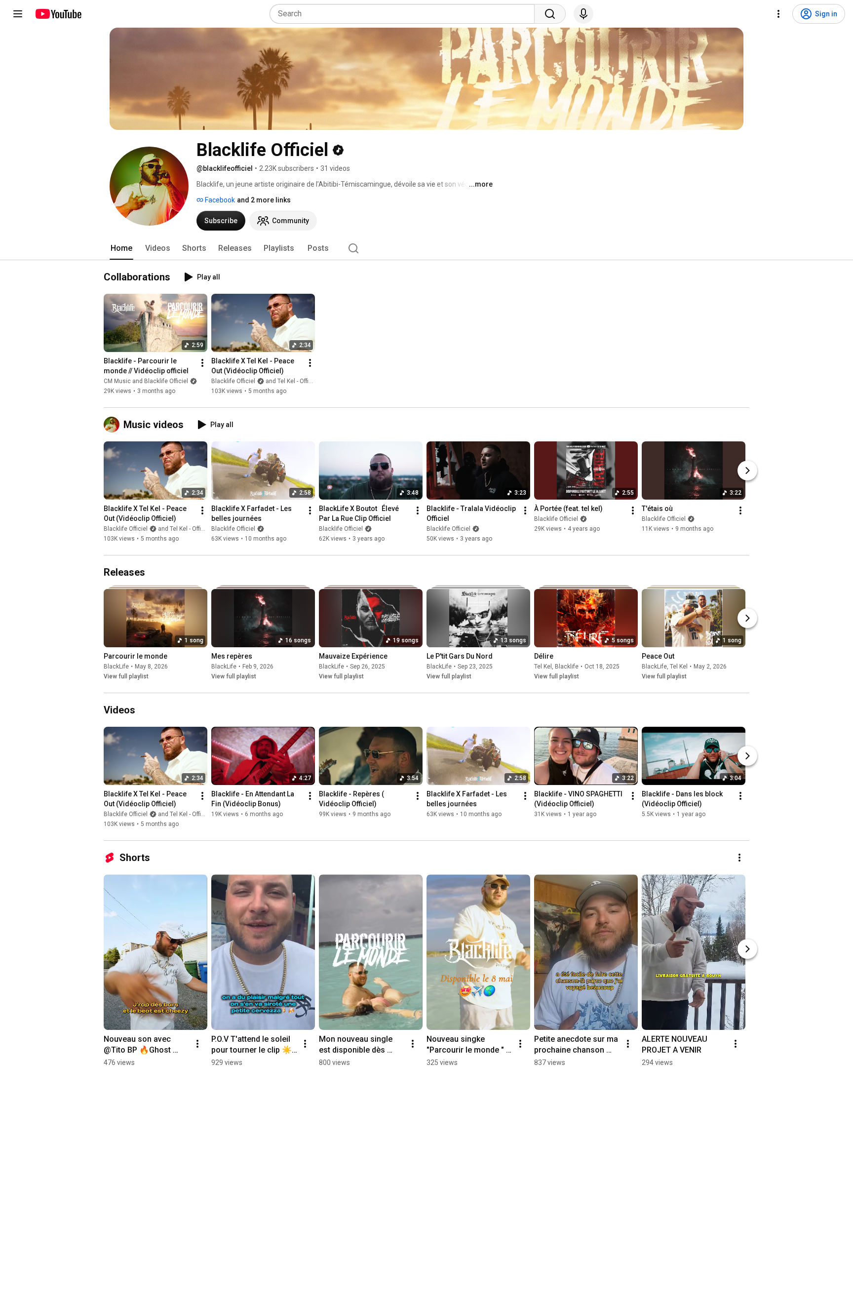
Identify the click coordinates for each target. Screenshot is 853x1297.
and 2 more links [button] (264, 200)
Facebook (219, 200)
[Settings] (778, 14)
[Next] (747, 470)
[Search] (550, 14)
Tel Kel (543, 666)
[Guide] (18, 14)
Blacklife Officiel (233, 528)
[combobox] (405, 14)
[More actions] (202, 363)
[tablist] (426, 248)
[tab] (121, 248)
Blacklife (567, 666)
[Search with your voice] (583, 14)
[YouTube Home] (58, 14)
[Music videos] (113, 424)
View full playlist (126, 676)
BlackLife (116, 666)
